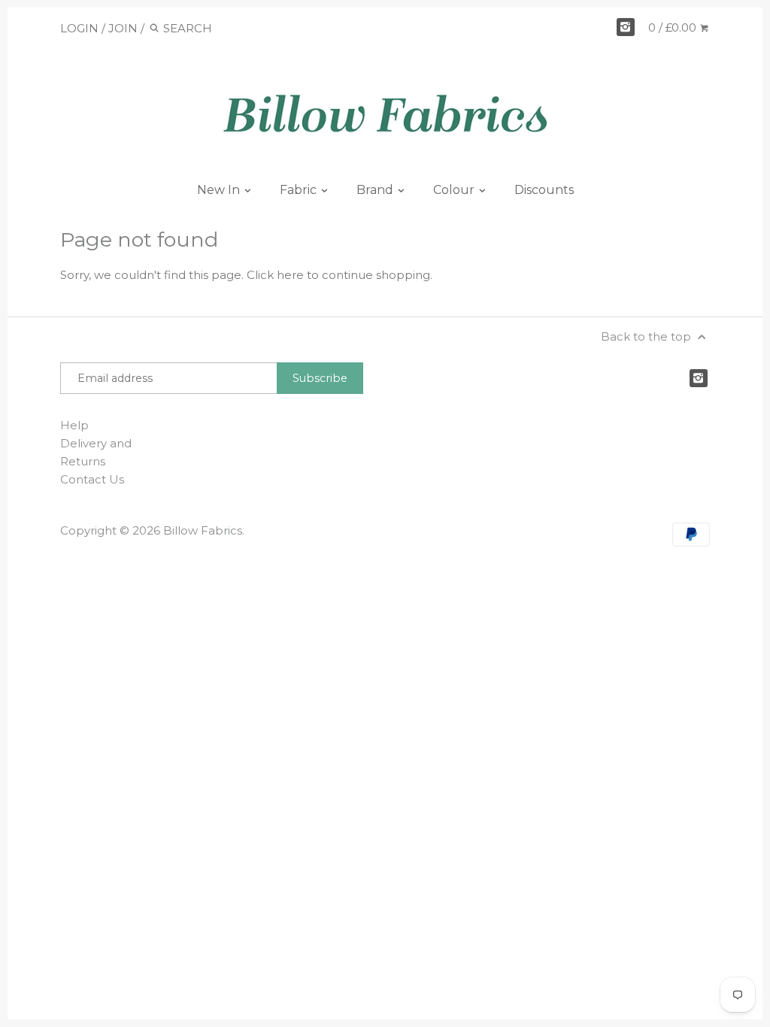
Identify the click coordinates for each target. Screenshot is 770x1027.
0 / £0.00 (673, 27)
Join (123, 28)
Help (74, 425)
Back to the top (647, 336)
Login (79, 28)
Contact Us (92, 479)
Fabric (300, 190)
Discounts (544, 190)
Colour (455, 190)
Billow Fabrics (202, 530)
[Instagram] (626, 27)
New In (220, 190)
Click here (275, 275)
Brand (376, 190)
